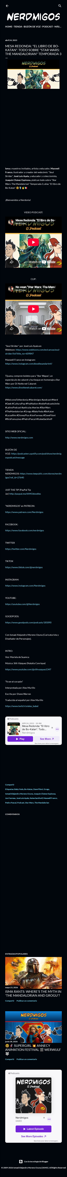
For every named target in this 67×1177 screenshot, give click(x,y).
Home (8, 26)
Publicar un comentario (27, 1001)
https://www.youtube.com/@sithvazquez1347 (28, 669)
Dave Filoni (38, 789)
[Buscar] (60, 5)
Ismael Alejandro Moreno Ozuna (19, 794)
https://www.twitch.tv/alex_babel (21, 706)
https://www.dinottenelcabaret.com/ (23, 387)
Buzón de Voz (32, 26)
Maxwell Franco (50, 798)
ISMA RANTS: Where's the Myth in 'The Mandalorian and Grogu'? (33, 993)
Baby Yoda (18, 789)
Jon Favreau (10, 798)
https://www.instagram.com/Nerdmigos (25, 585)
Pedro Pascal (10, 802)
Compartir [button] (9, 784)
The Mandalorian (41, 802)
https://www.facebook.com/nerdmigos (24, 530)
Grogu (46, 789)
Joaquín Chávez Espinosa (44, 794)
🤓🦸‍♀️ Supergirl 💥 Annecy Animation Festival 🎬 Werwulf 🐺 (33, 1050)
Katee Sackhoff (36, 798)
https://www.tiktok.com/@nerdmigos (24, 567)
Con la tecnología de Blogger (36, 1161)
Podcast (47, 26)
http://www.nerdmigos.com (19, 437)
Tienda (18, 26)
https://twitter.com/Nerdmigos (20, 549)
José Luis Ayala (22, 798)
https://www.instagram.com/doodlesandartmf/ (28, 363)
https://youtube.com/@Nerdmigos (22, 604)
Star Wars (29, 802)
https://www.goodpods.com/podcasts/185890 (28, 622)
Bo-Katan (28, 789)
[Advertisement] (33, 921)
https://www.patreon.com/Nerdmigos (24, 512)
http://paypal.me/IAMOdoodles (25, 493)
